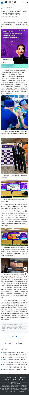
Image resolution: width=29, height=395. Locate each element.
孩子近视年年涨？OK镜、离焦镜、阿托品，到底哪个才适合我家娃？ (15, 355)
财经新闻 (22, 377)
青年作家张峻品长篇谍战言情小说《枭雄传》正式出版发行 (15, 352)
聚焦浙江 (9, 377)
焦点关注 (16, 377)
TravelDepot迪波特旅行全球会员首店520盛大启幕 (15, 367)
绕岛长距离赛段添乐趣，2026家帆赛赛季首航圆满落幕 (15, 369)
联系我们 (10, 391)
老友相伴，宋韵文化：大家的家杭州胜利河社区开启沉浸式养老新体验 (15, 357)
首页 (4, 8)
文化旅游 (7, 379)
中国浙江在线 (13, 382)
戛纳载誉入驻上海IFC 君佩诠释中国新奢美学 (14, 359)
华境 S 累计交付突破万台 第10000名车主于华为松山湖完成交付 (15, 362)
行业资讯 (8, 8)
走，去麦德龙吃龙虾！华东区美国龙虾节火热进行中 (15, 364)
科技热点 (13, 379)
